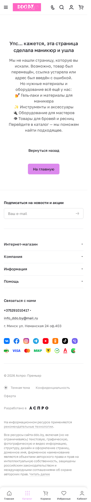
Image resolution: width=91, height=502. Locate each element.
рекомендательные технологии (28, 426)
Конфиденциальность (53, 388)
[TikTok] (65, 341)
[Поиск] (61, 7)
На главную (43, 169)
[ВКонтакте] (7, 341)
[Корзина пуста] (81, 7)
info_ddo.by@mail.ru (21, 318)
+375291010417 (16, 310)
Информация (15, 269)
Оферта (10, 396)
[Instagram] (26, 341)
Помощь (11, 281)
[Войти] (71, 7)
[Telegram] (36, 341)
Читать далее (39, 474)
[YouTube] (46, 341)
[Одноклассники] (55, 341)
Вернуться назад (43, 150)
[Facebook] (16, 341)
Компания (13, 256)
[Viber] (75, 341)
